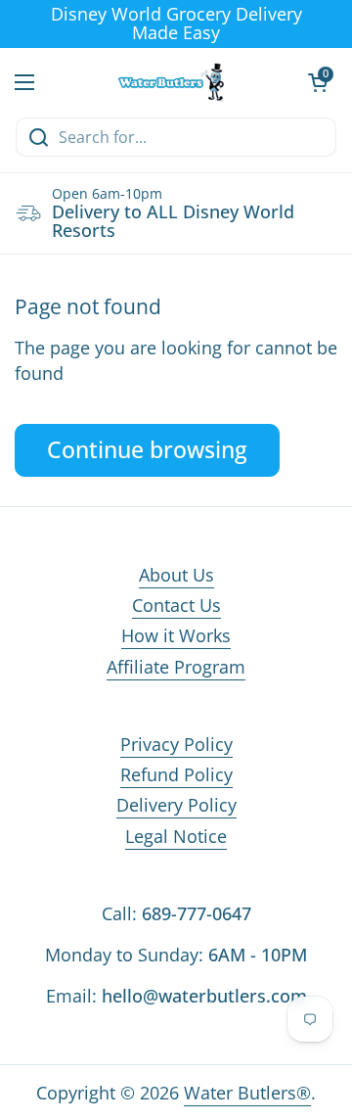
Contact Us (176, 605)
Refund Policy (176, 774)
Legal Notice (176, 836)
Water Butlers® (247, 1092)
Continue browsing (147, 450)
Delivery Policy (176, 805)
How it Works (176, 635)
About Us (176, 574)
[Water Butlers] (171, 82)
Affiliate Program (176, 666)
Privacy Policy (176, 744)
